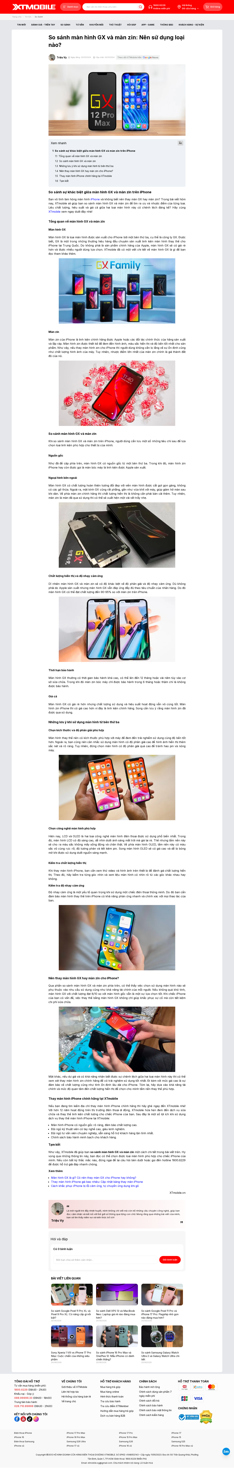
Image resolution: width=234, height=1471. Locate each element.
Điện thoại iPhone (23, 1433)
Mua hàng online (109, 1391)
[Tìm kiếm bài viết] (140, 7)
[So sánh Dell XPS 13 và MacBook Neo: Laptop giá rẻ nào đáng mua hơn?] (117, 1294)
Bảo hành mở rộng (149, 1386)
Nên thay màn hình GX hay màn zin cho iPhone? (84, 171)
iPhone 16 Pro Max (76, 1437)
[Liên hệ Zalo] (226, 1451)
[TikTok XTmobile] (29, 1419)
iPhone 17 (176, 1433)
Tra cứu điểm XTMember (114, 1406)
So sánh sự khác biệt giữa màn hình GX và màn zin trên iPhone (93, 150)
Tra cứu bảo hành (110, 1401)
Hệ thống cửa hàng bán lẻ (76, 1396)
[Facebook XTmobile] (17, 1419)
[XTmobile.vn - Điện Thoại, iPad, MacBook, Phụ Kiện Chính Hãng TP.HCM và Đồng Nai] (34, 6)
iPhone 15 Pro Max (128, 1437)
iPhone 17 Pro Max (76, 1433)
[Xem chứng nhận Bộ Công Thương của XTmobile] (189, 1417)
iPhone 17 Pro (126, 1433)
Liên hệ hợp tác (70, 1391)
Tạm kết (62, 180)
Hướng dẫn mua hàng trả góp (117, 1410)
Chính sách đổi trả (149, 1400)
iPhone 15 (176, 1437)
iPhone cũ (19, 1445)
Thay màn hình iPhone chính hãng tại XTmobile (83, 175)
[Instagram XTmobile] (36, 1419)
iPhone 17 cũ (73, 1445)
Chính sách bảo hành (151, 1405)
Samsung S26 (126, 1441)
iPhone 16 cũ (125, 1445)
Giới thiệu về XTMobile (74, 1386)
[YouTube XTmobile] (23, 1419)
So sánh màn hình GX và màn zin (75, 161)
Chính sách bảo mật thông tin (155, 1410)
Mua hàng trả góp (110, 1386)
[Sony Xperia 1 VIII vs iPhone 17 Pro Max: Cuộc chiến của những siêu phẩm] (72, 1336)
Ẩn (180, 143)
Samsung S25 (178, 1441)
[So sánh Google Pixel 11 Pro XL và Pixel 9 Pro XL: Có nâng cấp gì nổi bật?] (72, 1294)
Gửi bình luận (170, 1259)
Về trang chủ (68, 1401)
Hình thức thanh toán (112, 1396)
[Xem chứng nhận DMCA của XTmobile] (206, 1417)
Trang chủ (16, 17)
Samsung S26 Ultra (76, 1441)
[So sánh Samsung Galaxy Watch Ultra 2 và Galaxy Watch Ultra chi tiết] (162, 1336)
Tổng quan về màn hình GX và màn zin (78, 156)
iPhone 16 (19, 1437)
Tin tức (28, 17)
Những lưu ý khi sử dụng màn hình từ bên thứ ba (84, 166)
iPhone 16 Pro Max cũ (182, 1445)
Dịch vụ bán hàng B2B (112, 1415)
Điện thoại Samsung (24, 1441)
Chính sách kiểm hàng (151, 1415)
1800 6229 (159, 5)
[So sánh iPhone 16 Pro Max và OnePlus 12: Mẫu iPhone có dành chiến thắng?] (117, 1336)
